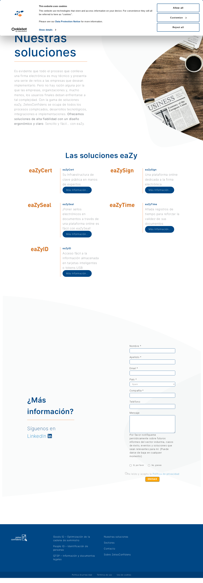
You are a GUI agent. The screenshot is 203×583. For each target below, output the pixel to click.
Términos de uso (104, 575)
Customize (176, 17)
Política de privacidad (166, 473)
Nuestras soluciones (116, 536)
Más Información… (77, 189)
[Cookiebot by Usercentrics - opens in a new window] (19, 30)
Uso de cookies (124, 575)
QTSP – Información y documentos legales (74, 557)
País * (133, 379)
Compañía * (137, 390)
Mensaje (135, 412)
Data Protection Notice (67, 21)
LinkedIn (36, 436)
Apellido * (135, 357)
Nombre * (135, 346)
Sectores (109, 542)
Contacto (109, 548)
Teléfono (135, 401)
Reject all (178, 27)
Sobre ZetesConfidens (117, 554)
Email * (134, 368)
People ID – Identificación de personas (70, 548)
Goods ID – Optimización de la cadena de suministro (71, 538)
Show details (45, 30)
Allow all (178, 8)
